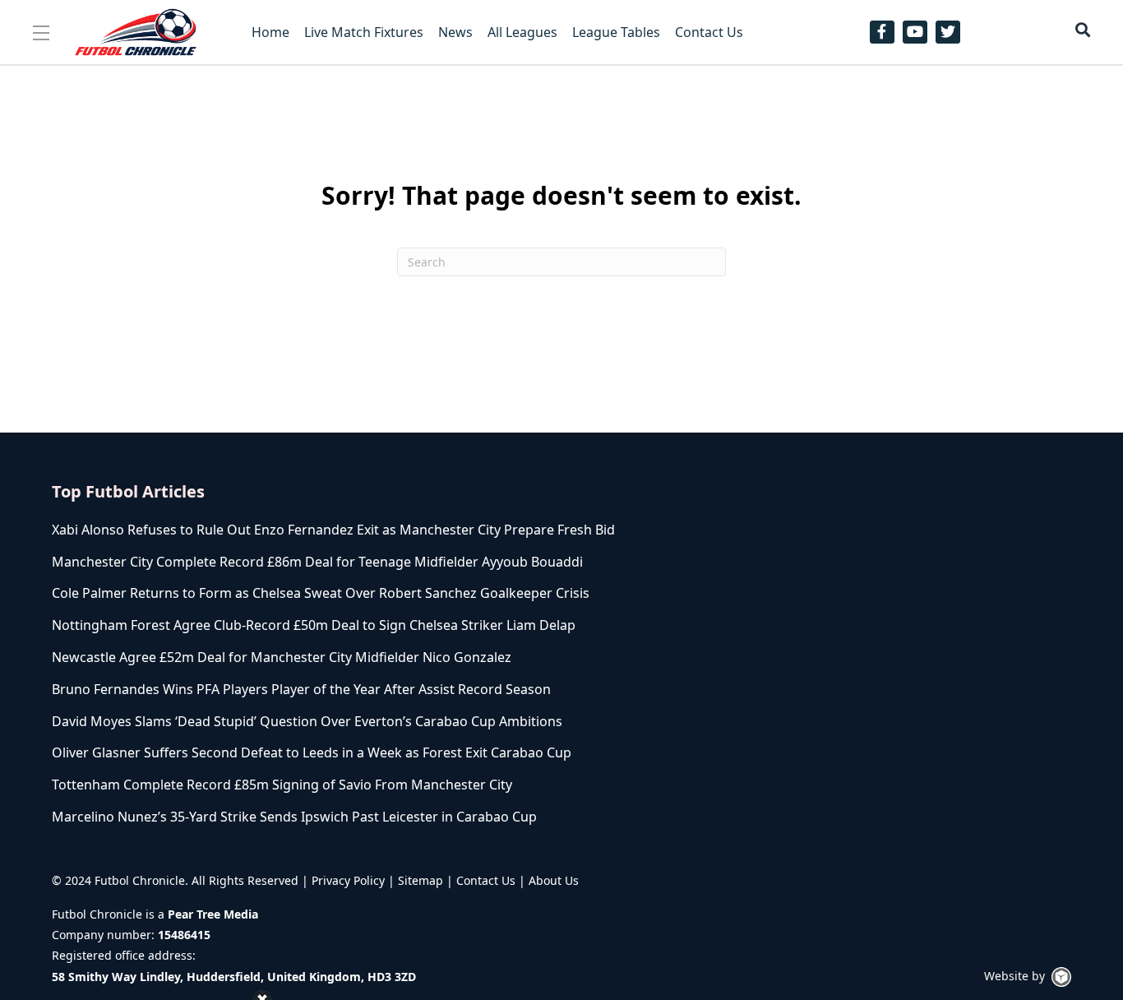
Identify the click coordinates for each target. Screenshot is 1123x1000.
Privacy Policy (348, 880)
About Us (554, 880)
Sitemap (420, 880)
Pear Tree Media (213, 914)
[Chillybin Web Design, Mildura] (1061, 977)
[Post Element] (383, 530)
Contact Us (485, 880)
